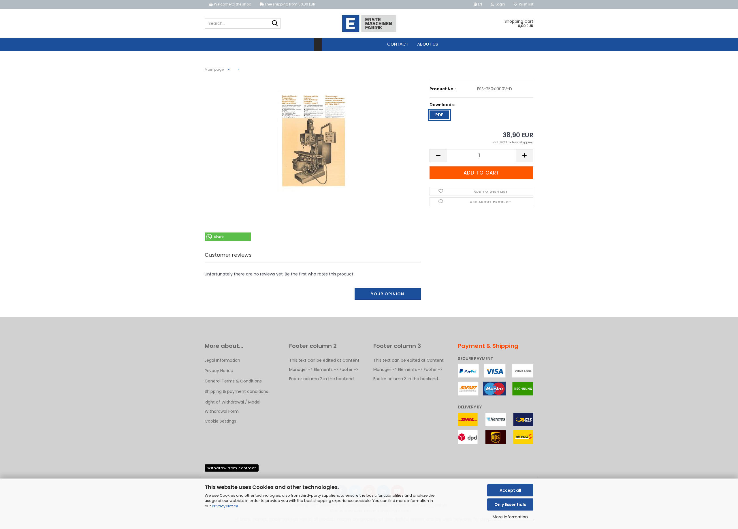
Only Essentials (510, 504)
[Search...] (275, 23)
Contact (397, 44)
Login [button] (499, 4)
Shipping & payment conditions (236, 391)
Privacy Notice (225, 506)
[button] (477, 4)
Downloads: (442, 105)
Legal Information (222, 360)
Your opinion (387, 294)
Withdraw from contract (231, 468)
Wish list (525, 4)
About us (427, 44)
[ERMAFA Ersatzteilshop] (369, 23)
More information (510, 517)
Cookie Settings (220, 421)
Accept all (510, 490)
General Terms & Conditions (233, 381)
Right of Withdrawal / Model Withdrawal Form (232, 406)
